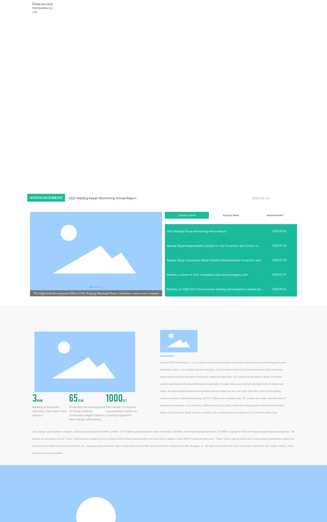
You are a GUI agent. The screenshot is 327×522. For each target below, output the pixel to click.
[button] (31, 173)
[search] (280, 7)
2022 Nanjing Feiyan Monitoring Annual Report (102, 198)
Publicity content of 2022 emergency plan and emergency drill (207, 274)
